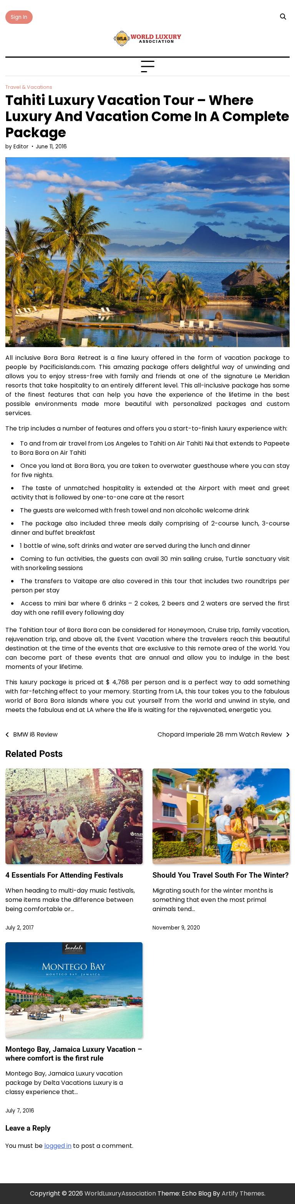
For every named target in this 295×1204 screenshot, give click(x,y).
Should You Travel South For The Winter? (220, 875)
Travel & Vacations (28, 87)
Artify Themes (243, 1193)
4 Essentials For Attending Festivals (64, 875)
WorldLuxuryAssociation (120, 1193)
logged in (57, 1145)
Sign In (19, 17)
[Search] (283, 17)
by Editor (16, 146)
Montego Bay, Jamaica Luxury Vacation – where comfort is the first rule (73, 1054)
